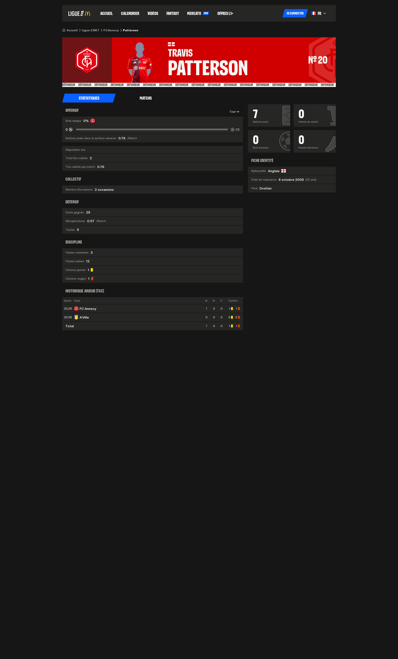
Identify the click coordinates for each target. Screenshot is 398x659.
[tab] (89, 98)
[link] (72, 30)
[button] (295, 13)
